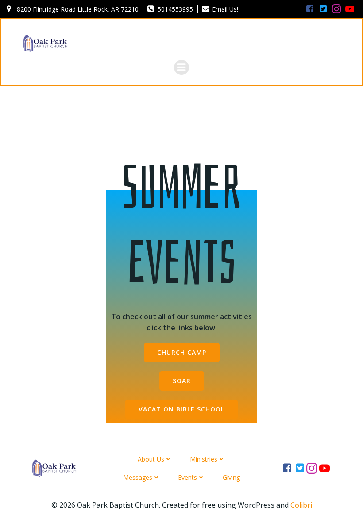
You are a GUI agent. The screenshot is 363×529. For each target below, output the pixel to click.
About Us (151, 459)
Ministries (203, 459)
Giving (231, 477)
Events (187, 477)
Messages (137, 477)
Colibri (301, 505)
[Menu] (181, 67)
